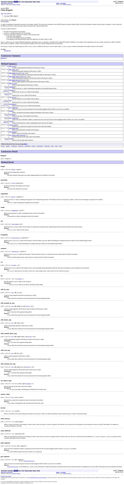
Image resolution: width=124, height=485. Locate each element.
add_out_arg (12, 83)
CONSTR (14, 4)
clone (2, 146)
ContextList (5, 91)
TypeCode (22, 135)
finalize (14, 146)
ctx (10, 94)
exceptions (12, 104)
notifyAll (40, 146)
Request (3, 58)
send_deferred (13, 128)
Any (7, 66)
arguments (12, 87)
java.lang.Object (6, 13)
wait (52, 146)
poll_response (13, 118)
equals (8, 146)
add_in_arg (12, 66)
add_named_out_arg (14, 80)
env (10, 100)
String (22, 73)
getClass (20, 146)
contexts (11, 90)
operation (12, 114)
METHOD (18, 4)
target (11, 138)
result (11, 121)
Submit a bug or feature (6, 476)
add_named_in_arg (14, 73)
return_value (13, 125)
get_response (13, 107)
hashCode (27, 146)
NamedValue (5, 122)
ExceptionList (15, 238)
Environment (5, 101)
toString (47, 146)
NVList (6, 87)
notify (33, 146)
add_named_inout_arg (15, 76)
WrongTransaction (29, 461)
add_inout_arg (13, 69)
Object (7, 21)
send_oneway (12, 132)
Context (6, 94)
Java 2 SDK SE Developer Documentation (37, 477)
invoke (11, 111)
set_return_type (14, 135)
